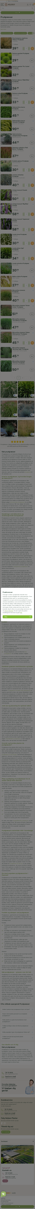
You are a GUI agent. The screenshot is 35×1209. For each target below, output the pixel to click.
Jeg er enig (8, 1201)
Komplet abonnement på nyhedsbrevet (17, 1205)
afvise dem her (8, 611)
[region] (17, 604)
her (21, 612)
